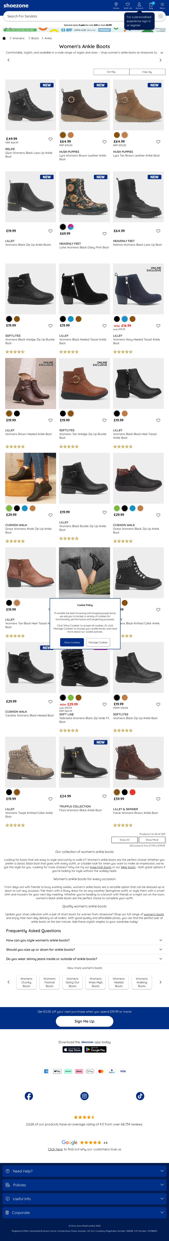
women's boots (154, 914)
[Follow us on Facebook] (29, 1096)
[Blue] (71, 319)
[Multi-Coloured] (71, 227)
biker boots (128, 867)
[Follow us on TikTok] (140, 1096)
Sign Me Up (84, 1021)
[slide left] (9, 60)
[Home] (4, 38)
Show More (152, 839)
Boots (35, 38)
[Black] (117, 319)
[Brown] (117, 135)
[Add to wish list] (50, 139)
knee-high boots (100, 867)
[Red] (132, 792)
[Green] (117, 508)
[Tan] (71, 135)
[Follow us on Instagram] (84, 1096)
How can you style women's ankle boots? (38, 940)
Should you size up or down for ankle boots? (40, 949)
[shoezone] (16, 6)
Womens (19, 38)
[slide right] (160, 60)
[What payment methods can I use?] (84, 1071)
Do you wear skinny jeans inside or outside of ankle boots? (51, 959)
